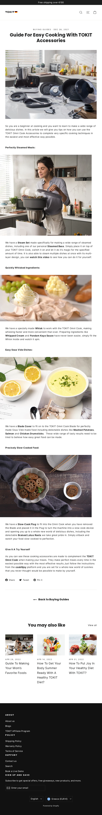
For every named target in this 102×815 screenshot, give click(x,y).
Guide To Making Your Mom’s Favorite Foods (17, 668)
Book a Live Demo (14, 771)
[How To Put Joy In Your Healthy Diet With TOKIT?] (83, 644)
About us (9, 721)
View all (92, 625)
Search (9, 766)
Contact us (10, 761)
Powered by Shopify (51, 806)
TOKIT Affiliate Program (17, 731)
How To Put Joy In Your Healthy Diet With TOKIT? (82, 668)
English (34, 799)
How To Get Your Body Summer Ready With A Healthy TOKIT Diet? (49, 673)
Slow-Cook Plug (27, 524)
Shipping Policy (13, 741)
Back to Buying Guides (53, 599)
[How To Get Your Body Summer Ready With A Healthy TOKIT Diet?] (51, 644)
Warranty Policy (13, 746)
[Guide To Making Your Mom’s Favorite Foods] (19, 644)
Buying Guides (42, 29)
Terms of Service (14, 751)
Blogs (8, 726)
